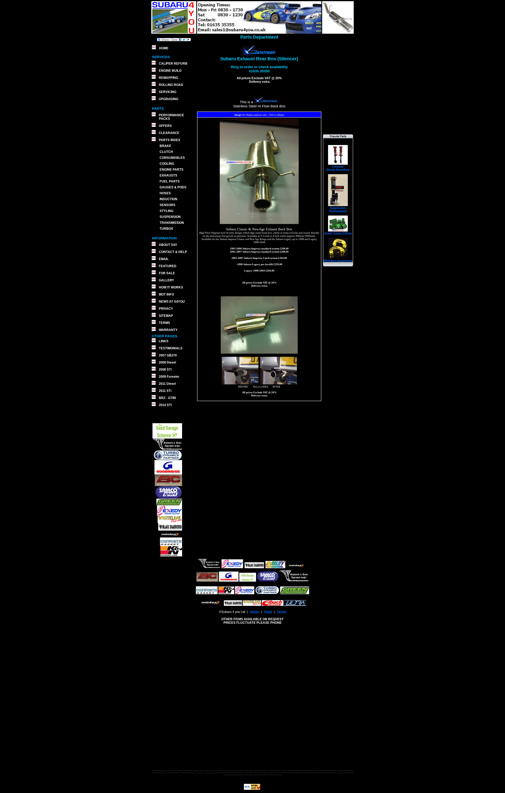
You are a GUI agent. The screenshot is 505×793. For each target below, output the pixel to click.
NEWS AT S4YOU (172, 301)
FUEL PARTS (170, 181)
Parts (268, 612)
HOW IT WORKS (171, 287)
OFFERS (165, 125)
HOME (163, 48)
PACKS (164, 118)
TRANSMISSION (172, 222)
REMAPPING (168, 77)
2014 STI (165, 405)
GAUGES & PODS (173, 187)
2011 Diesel (167, 383)
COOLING (167, 163)
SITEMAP (166, 315)
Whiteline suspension (338, 260)
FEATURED (167, 266)
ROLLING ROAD (171, 84)
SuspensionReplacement (338, 209)
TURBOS (166, 228)
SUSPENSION (170, 216)
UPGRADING (168, 99)
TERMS (164, 322)
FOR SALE (167, 273)
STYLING (166, 211)
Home (255, 612)
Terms (281, 612)
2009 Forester (169, 376)
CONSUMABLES (172, 157)
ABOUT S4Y (168, 244)
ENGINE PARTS (171, 169)
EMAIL (164, 259)
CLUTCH (166, 151)
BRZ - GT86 (167, 398)
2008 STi (165, 369)
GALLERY (166, 280)
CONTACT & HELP (173, 252)
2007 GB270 (168, 355)
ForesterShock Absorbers (338, 168)
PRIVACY (166, 308)
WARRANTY (168, 330)
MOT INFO (166, 294)
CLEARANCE (169, 133)
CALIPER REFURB (173, 63)
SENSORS (167, 205)
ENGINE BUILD (170, 70)
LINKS (163, 341)
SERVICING (167, 92)
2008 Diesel (167, 362)
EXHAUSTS (168, 175)
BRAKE (165, 146)
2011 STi (165, 390)
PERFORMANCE (171, 115)
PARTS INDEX (169, 140)
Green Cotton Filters (338, 233)
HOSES (165, 193)
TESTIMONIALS (170, 348)
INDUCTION (168, 199)
